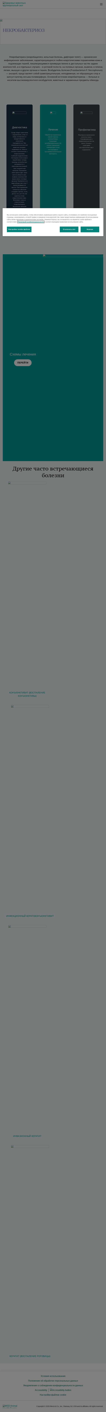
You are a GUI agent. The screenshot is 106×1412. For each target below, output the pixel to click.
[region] (53, 222)
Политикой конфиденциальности (31, 222)
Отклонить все (69, 229)
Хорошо (90, 229)
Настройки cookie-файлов (19, 229)
